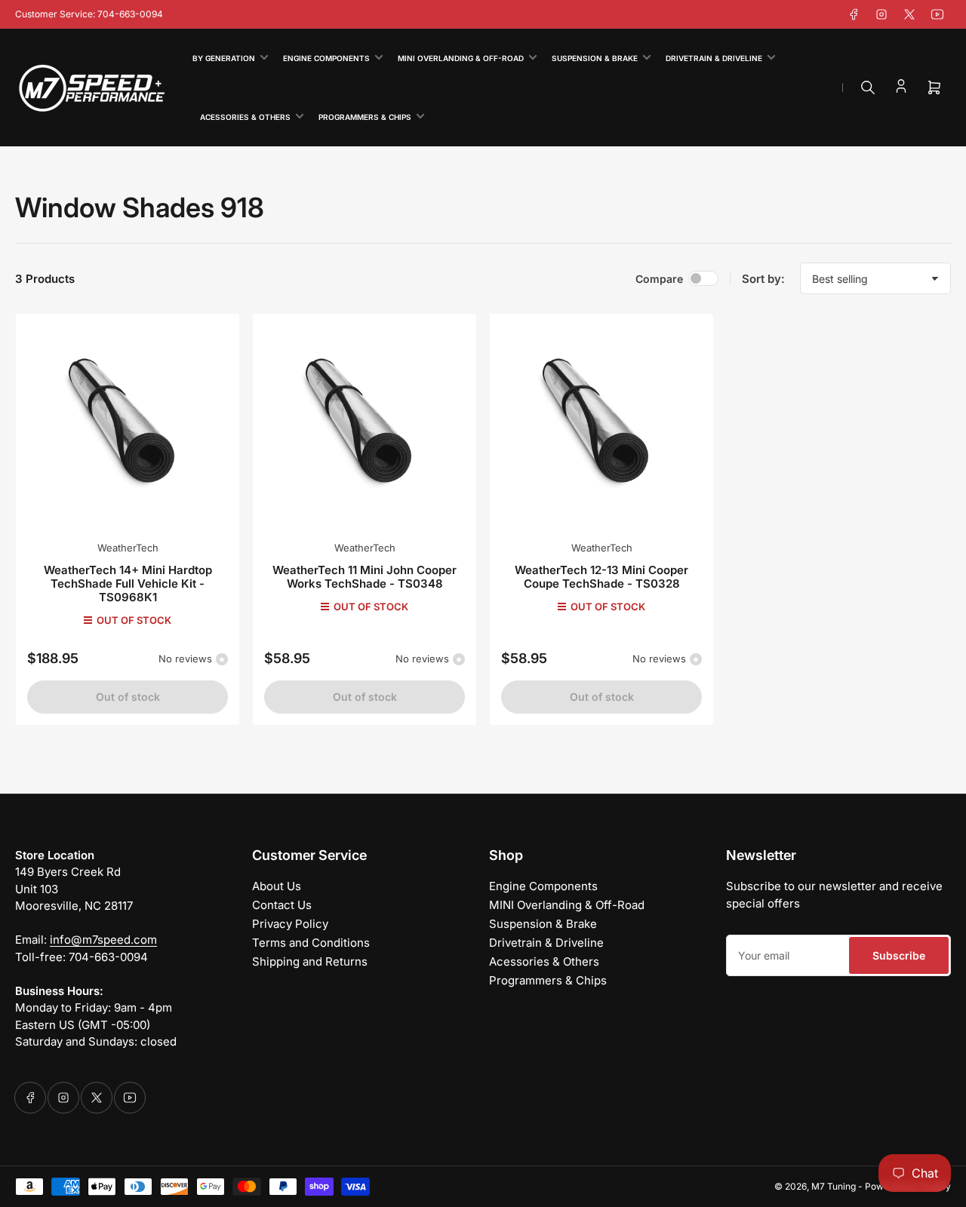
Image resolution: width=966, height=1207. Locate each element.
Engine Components (326, 58)
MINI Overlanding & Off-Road (461, 58)
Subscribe (898, 955)
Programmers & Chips (364, 116)
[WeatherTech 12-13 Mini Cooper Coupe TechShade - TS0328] (601, 425)
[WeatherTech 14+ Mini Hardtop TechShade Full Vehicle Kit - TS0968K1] (127, 425)
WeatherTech (127, 548)
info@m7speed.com (103, 939)
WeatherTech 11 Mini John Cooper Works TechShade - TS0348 (364, 577)
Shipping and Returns (310, 961)
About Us (276, 886)
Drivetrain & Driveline (714, 58)
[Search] (867, 87)
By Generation (223, 58)
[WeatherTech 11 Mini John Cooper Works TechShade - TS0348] (364, 425)
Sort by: (763, 279)
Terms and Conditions (311, 942)
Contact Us (282, 905)
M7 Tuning (833, 1186)
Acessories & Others (245, 116)
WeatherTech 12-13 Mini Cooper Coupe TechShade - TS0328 (601, 577)
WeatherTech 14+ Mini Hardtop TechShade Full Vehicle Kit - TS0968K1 (128, 583)
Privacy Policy (290, 924)
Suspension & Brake (595, 58)
